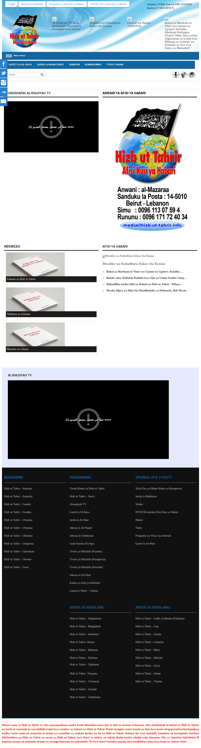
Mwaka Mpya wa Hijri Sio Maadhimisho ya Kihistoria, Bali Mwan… (147, 290)
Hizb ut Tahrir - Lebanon (149, 642)
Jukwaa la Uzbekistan (81, 535)
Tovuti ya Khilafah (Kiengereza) (88, 559)
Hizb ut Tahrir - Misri (147, 650)
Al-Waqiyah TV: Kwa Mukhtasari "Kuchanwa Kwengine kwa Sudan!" (66, 26)
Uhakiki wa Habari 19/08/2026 (138, 24)
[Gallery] (191, 78)
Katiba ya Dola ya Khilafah (85, 582)
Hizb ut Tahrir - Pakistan (83, 657)
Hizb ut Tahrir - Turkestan (84, 681)
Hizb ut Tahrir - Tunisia (148, 681)
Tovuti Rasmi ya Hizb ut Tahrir (87, 488)
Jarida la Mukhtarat (50, 64)
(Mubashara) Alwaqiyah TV (27, 93)
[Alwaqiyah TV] (183, 78)
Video (138, 527)
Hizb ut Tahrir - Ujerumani (19, 551)
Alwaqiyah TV (78, 504)
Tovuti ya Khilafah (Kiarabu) (86, 551)
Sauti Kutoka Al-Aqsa (82, 543)
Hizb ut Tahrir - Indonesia (84, 634)
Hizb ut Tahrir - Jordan (148, 634)
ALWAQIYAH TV (20, 375)
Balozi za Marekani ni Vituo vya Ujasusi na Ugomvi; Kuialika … (145, 271)
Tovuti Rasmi (114, 64)
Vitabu (139, 504)
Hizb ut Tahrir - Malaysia (84, 650)
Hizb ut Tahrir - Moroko (149, 657)
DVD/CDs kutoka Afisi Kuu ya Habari (156, 512)
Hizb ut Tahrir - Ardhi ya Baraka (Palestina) (160, 618)
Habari (139, 520)
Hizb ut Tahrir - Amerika (18, 488)
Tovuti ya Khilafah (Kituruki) (86, 567)
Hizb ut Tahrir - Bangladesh (85, 626)
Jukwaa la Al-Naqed (81, 527)
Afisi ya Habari (115, 247)
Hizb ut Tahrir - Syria (147, 665)
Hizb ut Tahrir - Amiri (82, 496)
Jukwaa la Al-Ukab (80, 575)
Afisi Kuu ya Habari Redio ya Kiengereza (158, 488)
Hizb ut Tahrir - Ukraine (17, 559)
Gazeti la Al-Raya (20, 64)
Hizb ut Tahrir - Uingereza (19, 543)
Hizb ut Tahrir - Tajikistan (84, 664)
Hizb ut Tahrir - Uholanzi (18, 535)
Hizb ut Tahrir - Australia (18, 496)
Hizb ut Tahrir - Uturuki (83, 689)
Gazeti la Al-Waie (145, 543)
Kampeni (74, 64)
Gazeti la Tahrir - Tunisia (84, 590)
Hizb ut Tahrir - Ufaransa (18, 520)
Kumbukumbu (93, 64)
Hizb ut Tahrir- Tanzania (83, 673)
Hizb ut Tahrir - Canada (17, 504)
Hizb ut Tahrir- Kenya (82, 642)
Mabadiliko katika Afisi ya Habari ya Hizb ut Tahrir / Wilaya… (144, 284)
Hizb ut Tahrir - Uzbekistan (85, 697)
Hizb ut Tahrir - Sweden (17, 512)
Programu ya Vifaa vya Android (153, 535)
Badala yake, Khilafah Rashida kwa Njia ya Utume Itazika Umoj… (146, 277)
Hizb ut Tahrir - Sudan (148, 673)
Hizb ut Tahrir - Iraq (146, 626)
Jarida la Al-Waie (79, 520)
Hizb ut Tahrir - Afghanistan (85, 618)
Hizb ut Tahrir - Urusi (16, 567)
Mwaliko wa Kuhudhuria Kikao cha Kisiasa (105, 24)
